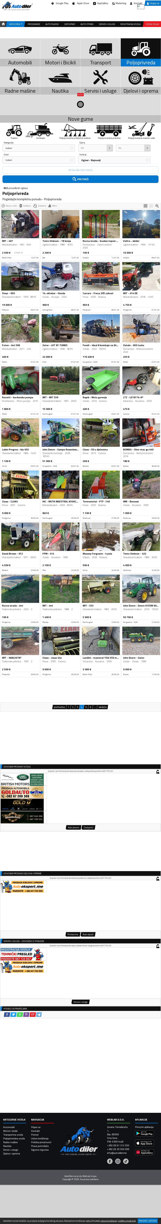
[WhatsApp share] (19, 1014)
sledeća (102, 707)
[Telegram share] (39, 1014)
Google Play (62, 3)
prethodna (59, 707)
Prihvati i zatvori (148, 1220)
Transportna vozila (13, 1135)
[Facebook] (110, 1162)
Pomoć (35, 1135)
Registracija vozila (130, 24)
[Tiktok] (126, 1162)
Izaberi (9, 148)
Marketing (121, 3)
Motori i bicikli (10, 1131)
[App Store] (144, 1143)
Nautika (7, 1146)
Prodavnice (34, 24)
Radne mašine (10, 1142)
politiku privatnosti (127, 1220)
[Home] (3, 24)
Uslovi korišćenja (39, 1138)
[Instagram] (118, 1162)
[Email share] (32, 1014)
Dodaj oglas (152, 24)
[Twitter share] (13, 1014)
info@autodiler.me (117, 1153)
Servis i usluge (10, 1150)
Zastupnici (69, 24)
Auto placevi (52, 24)
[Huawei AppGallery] (144, 1152)
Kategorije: (9, 142)
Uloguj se (154, 3)
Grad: (6, 154)
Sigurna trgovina (40, 1150)
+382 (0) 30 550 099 (118, 1149)
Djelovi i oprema (11, 1153)
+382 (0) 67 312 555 (118, 1145)
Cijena (82, 142)
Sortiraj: (83, 154)
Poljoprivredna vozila (14, 1138)
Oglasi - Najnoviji (91, 160)
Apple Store (82, 3)
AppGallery (102, 3)
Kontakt (138, 3)
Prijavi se (36, 1127)
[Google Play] (144, 1134)
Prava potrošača (40, 1146)
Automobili (9, 1127)
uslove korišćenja (108, 1220)
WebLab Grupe (90, 1176)
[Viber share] (26, 1014)
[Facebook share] (7, 1014)
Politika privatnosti (41, 1142)
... (95, 707)
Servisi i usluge (107, 24)
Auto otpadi (86, 24)
